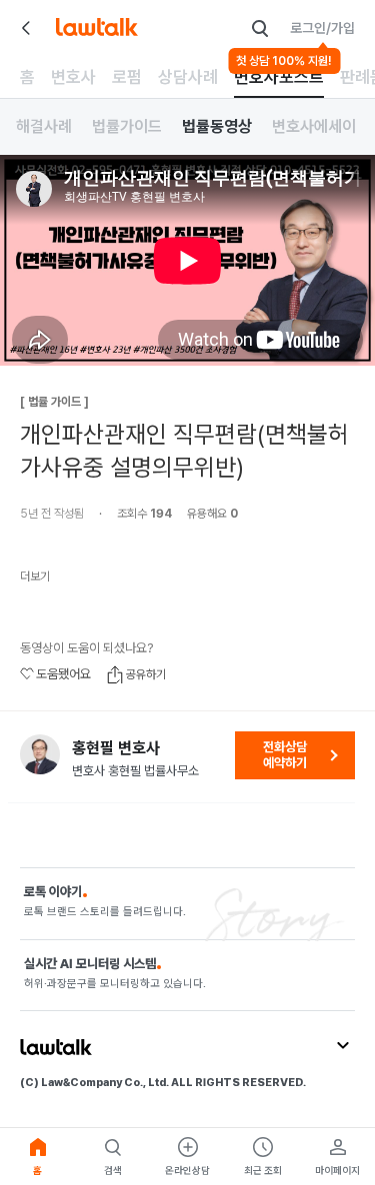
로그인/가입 (322, 28)
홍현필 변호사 (116, 748)
